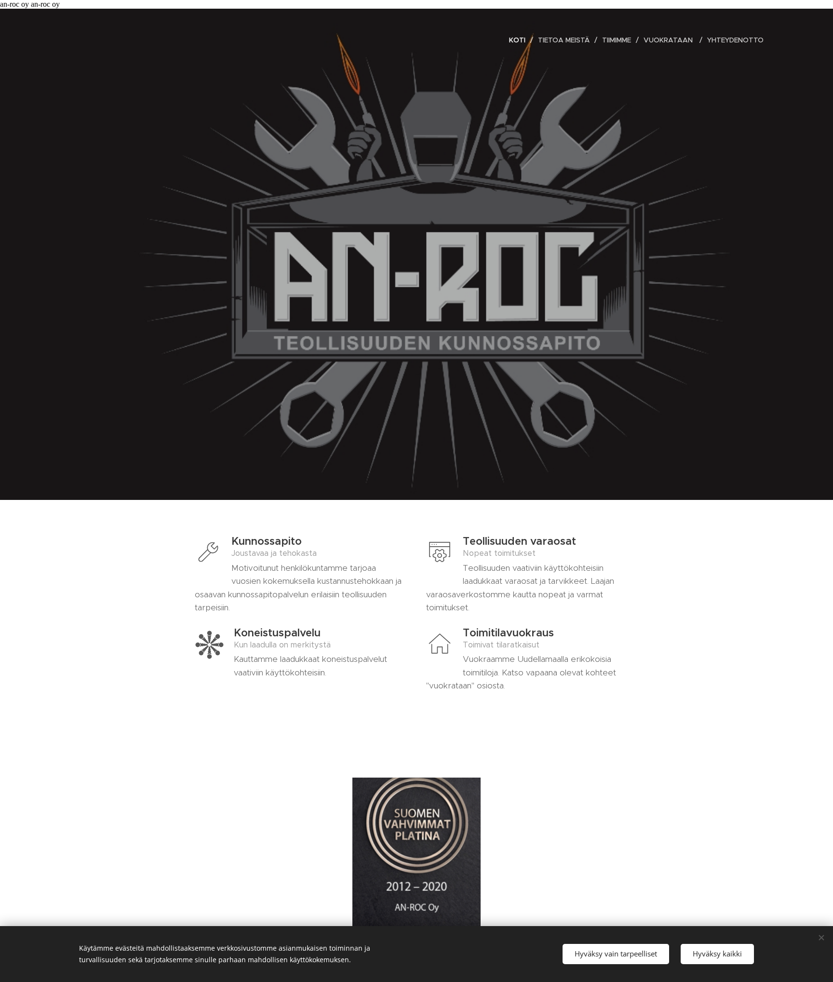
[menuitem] (520, 40)
